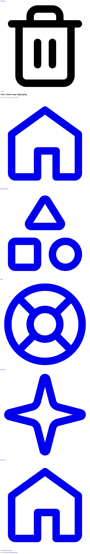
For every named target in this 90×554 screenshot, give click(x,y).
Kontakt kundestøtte (13, 552)
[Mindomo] (2, 1)
